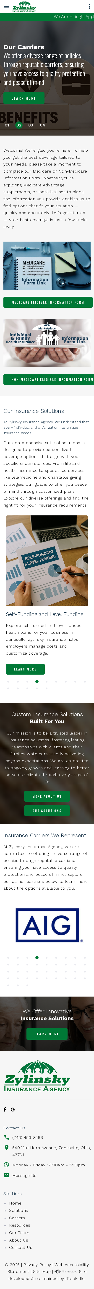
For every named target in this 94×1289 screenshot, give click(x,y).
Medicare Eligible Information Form (48, 302)
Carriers (17, 1217)
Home (15, 1203)
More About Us (47, 796)
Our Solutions (46, 810)
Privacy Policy (37, 1264)
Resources (19, 1225)
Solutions (18, 1210)
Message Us (24, 1175)
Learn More (24, 98)
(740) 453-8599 (27, 1137)
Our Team (19, 1232)
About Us (18, 1240)
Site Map (42, 1271)
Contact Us (20, 1247)
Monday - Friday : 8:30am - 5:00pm (48, 1165)
